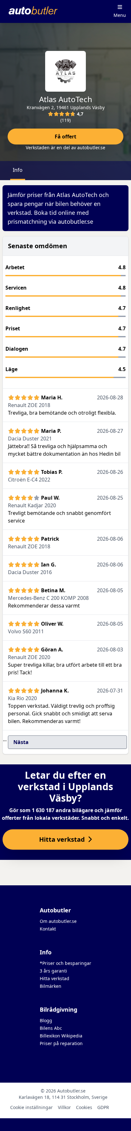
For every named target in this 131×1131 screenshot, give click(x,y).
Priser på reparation (61, 1043)
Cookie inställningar (31, 1107)
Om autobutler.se (58, 921)
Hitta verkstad (54, 978)
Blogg (46, 1020)
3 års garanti (53, 971)
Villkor (64, 1107)
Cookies (84, 1107)
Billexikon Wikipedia (61, 1036)
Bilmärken (50, 986)
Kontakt (48, 929)
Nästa (21, 742)
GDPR (103, 1107)
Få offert (65, 136)
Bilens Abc (51, 1028)
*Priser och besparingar (65, 963)
